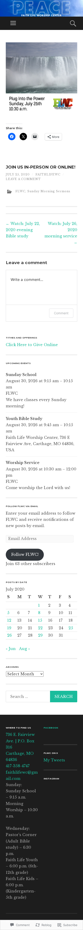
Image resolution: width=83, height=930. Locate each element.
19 (9, 628)
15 (40, 620)
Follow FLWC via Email (22, 506)
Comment (61, 313)
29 (40, 635)
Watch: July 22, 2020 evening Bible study (23, 229)
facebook (51, 727)
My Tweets (54, 760)
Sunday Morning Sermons (48, 191)
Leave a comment (23, 179)
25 (70, 628)
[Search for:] (41, 696)
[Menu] (13, 23)
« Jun (11, 648)
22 (40, 628)
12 (9, 620)
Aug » (24, 648)
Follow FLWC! (25, 554)
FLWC (20, 191)
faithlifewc (48, 174)
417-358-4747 (18, 766)
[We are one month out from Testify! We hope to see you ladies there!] (69, 791)
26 (9, 635)
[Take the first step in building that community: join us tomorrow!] (52, 791)
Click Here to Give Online (32, 344)
